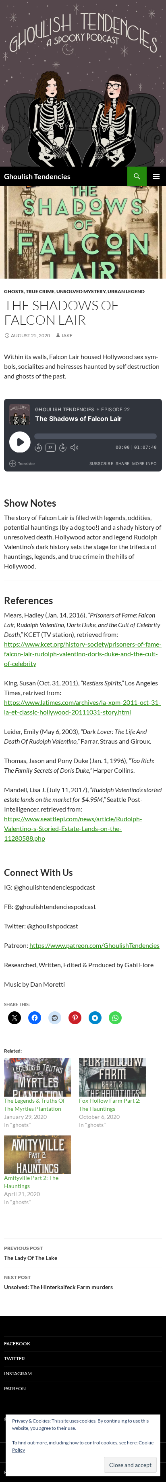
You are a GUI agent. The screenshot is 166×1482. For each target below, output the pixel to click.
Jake (67, 335)
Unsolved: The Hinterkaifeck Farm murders (58, 1282)
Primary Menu (156, 176)
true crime (40, 291)
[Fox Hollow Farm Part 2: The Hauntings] (112, 1077)
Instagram (18, 1373)
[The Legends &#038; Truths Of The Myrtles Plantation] (37, 1077)
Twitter (14, 1358)
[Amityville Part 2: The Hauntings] (37, 1154)
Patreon (15, 1388)
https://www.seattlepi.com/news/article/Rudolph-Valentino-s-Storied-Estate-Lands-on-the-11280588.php (73, 828)
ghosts (14, 291)
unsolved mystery (81, 291)
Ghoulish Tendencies (37, 176)
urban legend (126, 291)
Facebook (17, 1343)
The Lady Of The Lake (30, 1253)
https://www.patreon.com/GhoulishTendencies (94, 945)
